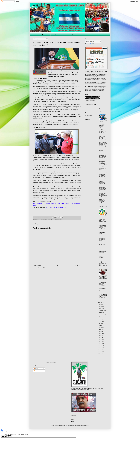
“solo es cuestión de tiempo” (42, 219)
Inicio (58, 265)
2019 (100, 337)
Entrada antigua (77, 265)
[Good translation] (4, 436)
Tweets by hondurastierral (90, 100)
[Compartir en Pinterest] (62, 217)
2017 (100, 341)
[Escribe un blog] (57, 217)
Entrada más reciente (37, 265)
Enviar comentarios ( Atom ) (43, 267)
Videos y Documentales (57, 34)
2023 (100, 306)
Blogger (86, 425)
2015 (100, 345)
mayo (100, 321)
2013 (100, 349)
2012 (100, 351)
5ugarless (75, 425)
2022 (100, 331)
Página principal (35, 34)
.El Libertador (89, 115)
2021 (100, 333)
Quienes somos (45, 34)
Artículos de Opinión (70, 34)
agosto (100, 316)
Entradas (36, 368)
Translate (95, 43)
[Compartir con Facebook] (60, 217)
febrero (100, 327)
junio (100, 319)
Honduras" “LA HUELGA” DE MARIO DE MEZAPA (102, 136)
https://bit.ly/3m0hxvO (45, 201)
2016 (100, 343)
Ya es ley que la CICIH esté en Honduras (55, 219)
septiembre (101, 314)
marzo (100, 325)
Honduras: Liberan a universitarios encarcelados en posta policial (103, 195)
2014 (100, 347)
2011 (100, 353)
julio (100, 317)
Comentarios (37, 371)
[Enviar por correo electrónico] (55, 217)
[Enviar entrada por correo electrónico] (52, 217)
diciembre (101, 308)
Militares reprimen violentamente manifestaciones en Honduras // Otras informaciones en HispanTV (102, 254)
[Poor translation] (9, 436)
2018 (100, 339)
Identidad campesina (103, 290)
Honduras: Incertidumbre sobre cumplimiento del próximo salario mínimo (103, 238)
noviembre (101, 310)
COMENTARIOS (82, 34)
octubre (100, 312)
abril (100, 323)
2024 (100, 304)
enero (100, 329)
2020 (100, 335)
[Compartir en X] (58, 217)
